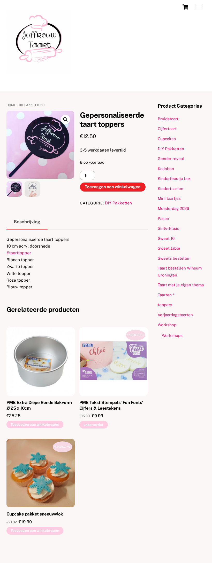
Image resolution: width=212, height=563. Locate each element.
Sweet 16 (166, 238)
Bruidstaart (168, 119)
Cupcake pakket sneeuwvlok (34, 514)
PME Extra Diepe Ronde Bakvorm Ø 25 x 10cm (39, 405)
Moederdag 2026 (173, 208)
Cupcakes (167, 139)
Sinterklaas (168, 228)
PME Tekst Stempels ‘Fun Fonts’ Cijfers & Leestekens (111, 405)
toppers (165, 305)
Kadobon (166, 168)
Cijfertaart (167, 128)
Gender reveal (171, 158)
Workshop (167, 325)
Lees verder (93, 425)
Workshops (172, 335)
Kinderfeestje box (174, 178)
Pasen (163, 218)
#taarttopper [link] (18, 252)
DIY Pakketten (31, 105)
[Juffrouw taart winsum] (38, 71)
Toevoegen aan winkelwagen (112, 186)
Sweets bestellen (174, 258)
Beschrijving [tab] (27, 221)
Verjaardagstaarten (175, 315)
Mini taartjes (169, 198)
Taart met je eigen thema (181, 285)
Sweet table (169, 248)
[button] (65, 119)
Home (11, 105)
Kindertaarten (170, 188)
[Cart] (185, 7)
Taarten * (166, 295)
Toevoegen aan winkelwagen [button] (35, 424)
